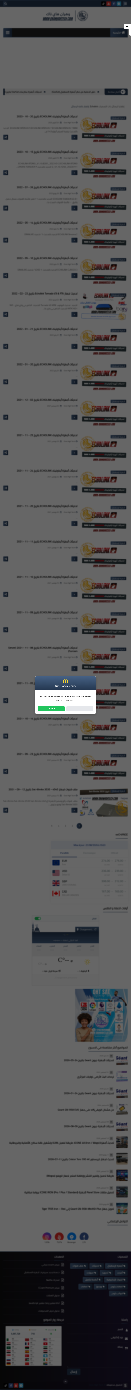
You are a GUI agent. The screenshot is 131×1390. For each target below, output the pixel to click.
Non (80, 709)
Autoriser (51, 709)
